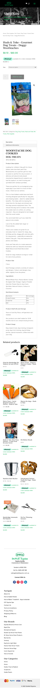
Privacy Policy (8, 611)
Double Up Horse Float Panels (13, 632)
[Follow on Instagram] (21, 582)
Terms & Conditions (10, 608)
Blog (5, 616)
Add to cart (17, 77)
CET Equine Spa (9, 602)
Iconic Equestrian (9, 651)
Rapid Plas (7, 627)
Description (9, 142)
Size (4, 67)
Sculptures (7, 670)
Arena (6, 662)
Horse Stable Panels (10, 597)
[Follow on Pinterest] (18, 582)
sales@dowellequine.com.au (20, 573)
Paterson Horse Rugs (10, 648)
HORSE (11, 17)
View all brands (8, 654)
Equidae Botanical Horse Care (13, 625)
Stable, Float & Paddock (11, 667)
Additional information (12, 145)
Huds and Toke (29, 131)
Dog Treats (24, 33)
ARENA (6, 17)
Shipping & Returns (10, 614)
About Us (7, 594)
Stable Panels (8, 672)
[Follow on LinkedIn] (25, 582)
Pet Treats (17, 33)
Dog (16, 131)
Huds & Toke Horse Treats (11, 646)
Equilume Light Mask (10, 643)
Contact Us (7, 605)
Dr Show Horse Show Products (13, 635)
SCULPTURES (17, 17)
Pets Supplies (10, 33)
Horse (6, 664)
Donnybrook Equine (10, 630)
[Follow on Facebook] (14, 582)
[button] (34, 85)
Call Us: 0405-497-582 (20, 570)
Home (4, 33)
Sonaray (6, 640)
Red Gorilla (7, 638)
